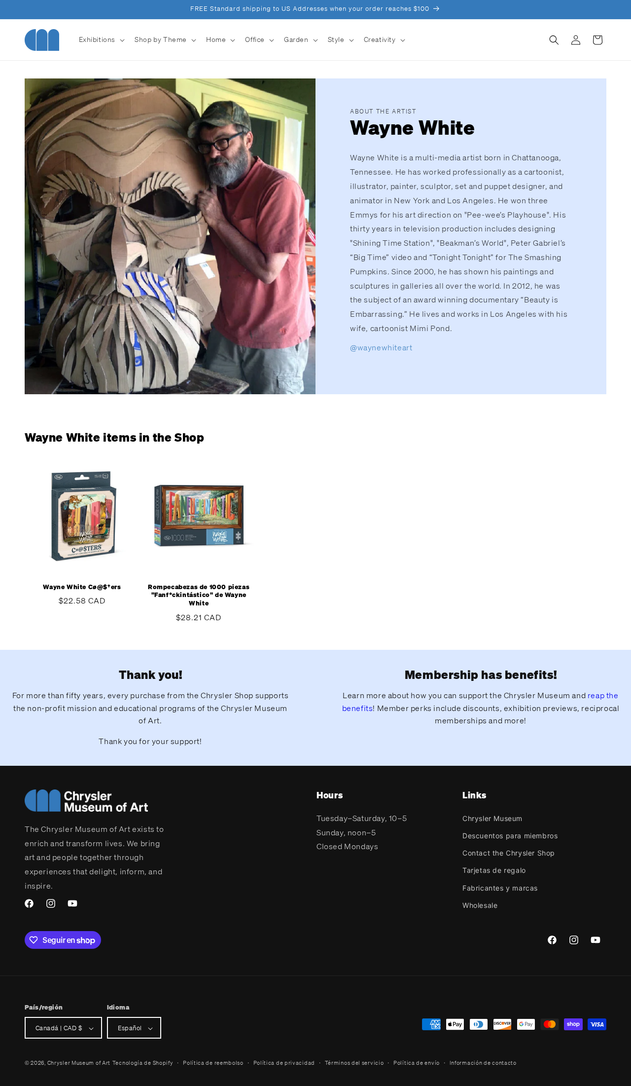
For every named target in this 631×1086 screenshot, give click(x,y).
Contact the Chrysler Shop (508, 852)
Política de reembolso (213, 1062)
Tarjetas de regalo (494, 870)
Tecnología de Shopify (143, 1063)
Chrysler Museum (492, 818)
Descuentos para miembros (510, 835)
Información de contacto (483, 1062)
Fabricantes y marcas (500, 887)
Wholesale (479, 904)
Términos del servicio (354, 1062)
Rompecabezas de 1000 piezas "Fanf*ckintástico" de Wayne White (198, 595)
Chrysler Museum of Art (78, 1063)
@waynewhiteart (381, 347)
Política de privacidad (284, 1062)
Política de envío (416, 1062)
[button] (101, 39)
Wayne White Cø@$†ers (82, 587)
